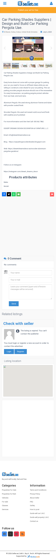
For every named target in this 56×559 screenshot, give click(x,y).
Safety (32, 505)
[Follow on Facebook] (4, 533)
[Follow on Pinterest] (16, 533)
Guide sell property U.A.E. (39, 517)
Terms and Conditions (38, 490)
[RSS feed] (22, 533)
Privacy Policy (35, 494)
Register (20, 352)
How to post (34, 509)
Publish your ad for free (28, 10)
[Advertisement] (28, 226)
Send (14, 304)
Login (9, 352)
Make (6, 182)
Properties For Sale (9, 490)
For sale (5, 502)
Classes (5, 505)
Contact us (34, 521)
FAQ (31, 502)
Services (5, 509)
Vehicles (5, 498)
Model (6, 186)
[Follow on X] (10, 533)
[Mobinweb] (33, 556)
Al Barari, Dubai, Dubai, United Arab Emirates (20, 32)
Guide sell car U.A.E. (37, 513)
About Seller (34, 498)
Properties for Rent (9, 494)
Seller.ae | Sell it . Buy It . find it (23, 553)
